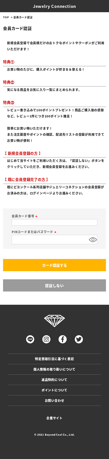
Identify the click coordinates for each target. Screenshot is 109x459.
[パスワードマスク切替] (92, 239)
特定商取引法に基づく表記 (54, 359)
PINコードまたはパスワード (35, 232)
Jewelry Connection (54, 6)
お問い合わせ (54, 400)
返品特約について (54, 379)
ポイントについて (54, 390)
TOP (6, 17)
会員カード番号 (25, 216)
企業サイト (54, 418)
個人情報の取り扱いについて (54, 369)
